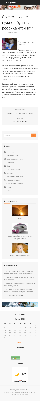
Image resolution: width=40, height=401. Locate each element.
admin (15, 33)
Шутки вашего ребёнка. (14, 295)
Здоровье (10, 162)
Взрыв (20, 218)
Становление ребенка (14, 183)
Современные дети (13, 180)
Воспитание (10, 152)
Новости (9, 173)
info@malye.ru (25, 390)
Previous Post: (20, 111)
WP (32, 392)
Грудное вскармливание (15, 159)
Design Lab (15, 394)
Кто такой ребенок (13, 169)
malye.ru (11, 2)
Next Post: (20, 120)
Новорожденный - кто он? (20, 255)
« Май (19, 342)
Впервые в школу (12, 155)
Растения (25, 394)
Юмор (8, 190)
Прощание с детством (14, 176)
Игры (8, 166)
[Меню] (4, 2)
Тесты (8, 187)
